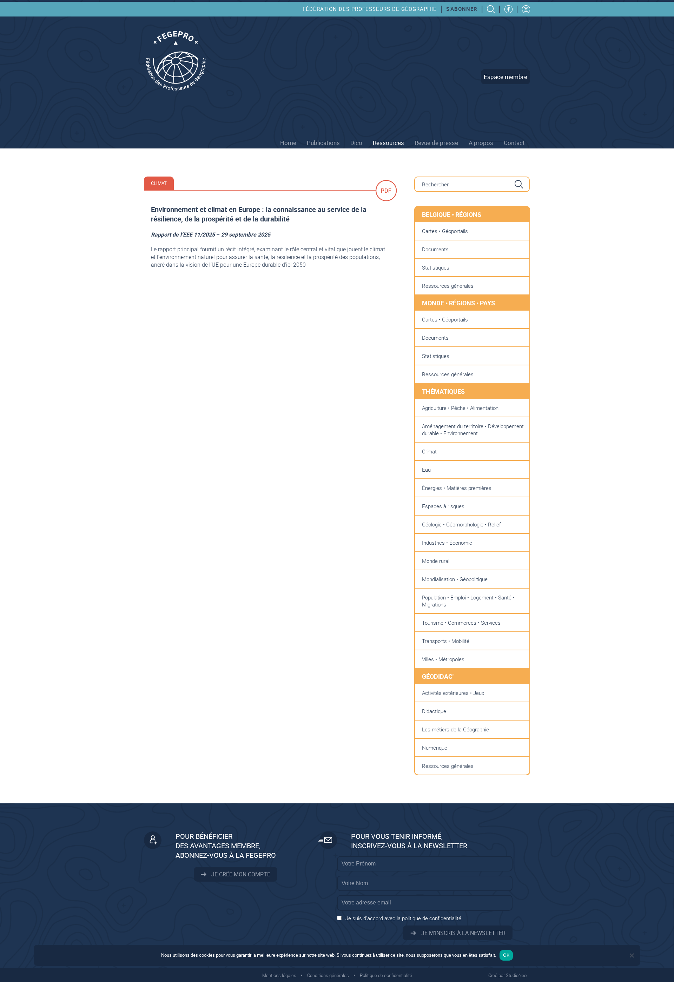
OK (506, 955)
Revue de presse (436, 143)
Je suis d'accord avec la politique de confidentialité (403, 918)
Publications (323, 143)
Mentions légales (279, 975)
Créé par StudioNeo (507, 975)
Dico (356, 143)
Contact (514, 143)
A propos (481, 143)
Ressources (388, 143)
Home (288, 143)
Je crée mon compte (240, 874)
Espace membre (505, 77)
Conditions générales (328, 975)
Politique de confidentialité (386, 975)
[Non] (631, 955)
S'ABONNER (461, 8)
